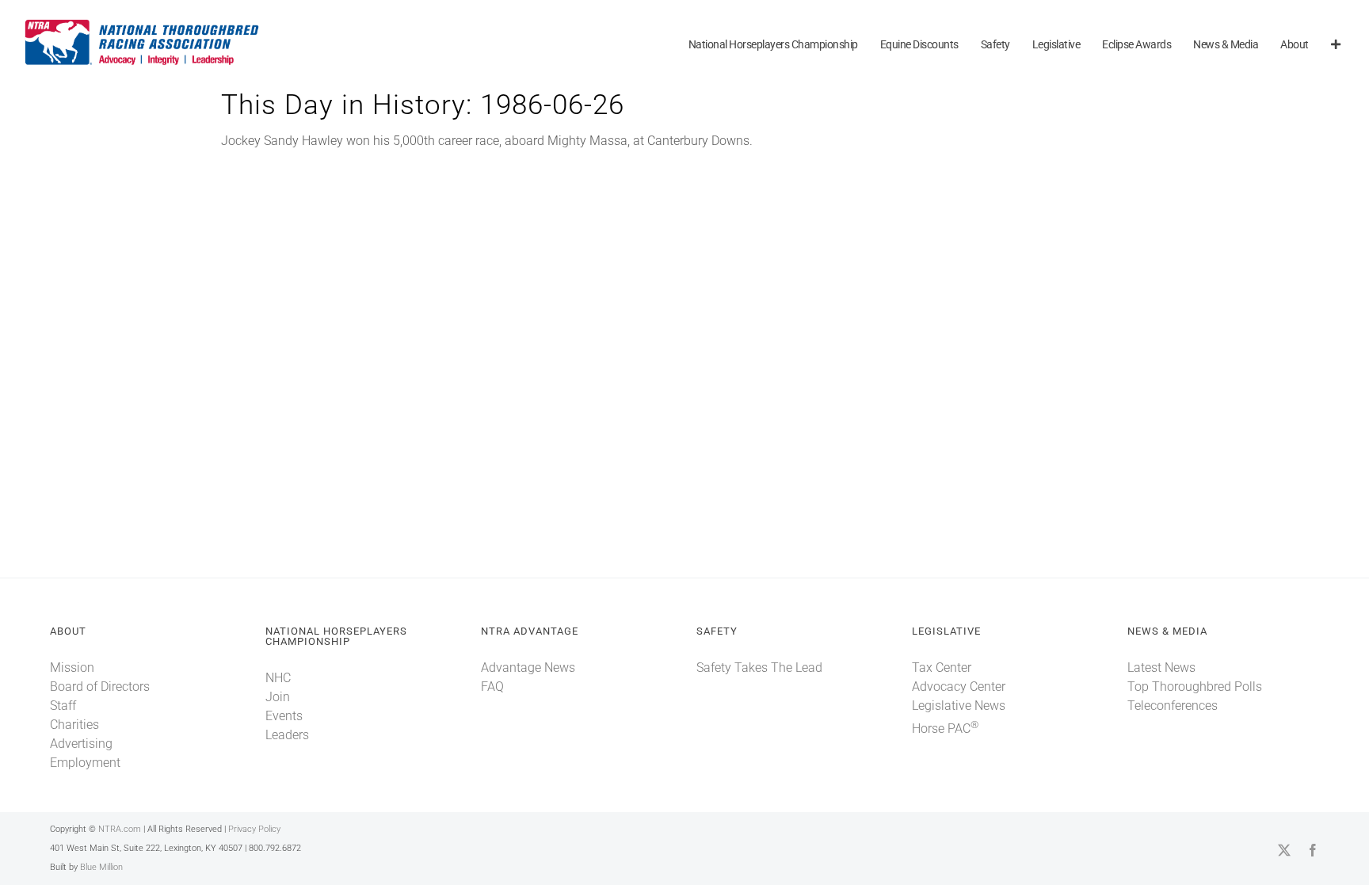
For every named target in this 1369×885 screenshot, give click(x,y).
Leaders (287, 734)
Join (277, 696)
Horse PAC (945, 728)
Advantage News (528, 667)
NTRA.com (119, 829)
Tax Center (941, 667)
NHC (278, 677)
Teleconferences (1172, 705)
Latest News (1161, 667)
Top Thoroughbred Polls (1194, 686)
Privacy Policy (254, 829)
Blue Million (101, 867)
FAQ (492, 686)
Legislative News (958, 705)
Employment (85, 762)
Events (284, 715)
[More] (1335, 45)
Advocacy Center (958, 686)
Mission (72, 667)
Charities (74, 724)
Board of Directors (100, 686)
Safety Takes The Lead (759, 667)
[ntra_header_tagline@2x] (142, 23)
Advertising (81, 743)
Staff (63, 705)
